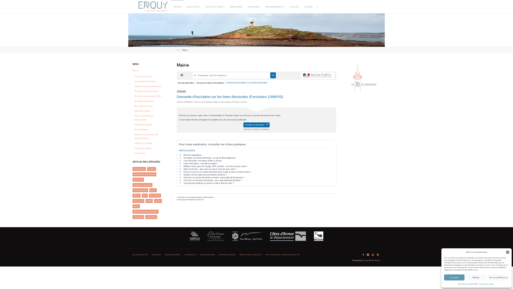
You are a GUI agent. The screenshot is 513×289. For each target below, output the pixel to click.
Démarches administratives (148, 86)
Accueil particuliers (186, 82)
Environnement (140, 190)
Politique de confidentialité (468, 284)
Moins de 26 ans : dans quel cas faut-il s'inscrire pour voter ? (210, 169)
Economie (138, 179)
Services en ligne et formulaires (211, 82)
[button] (507, 252)
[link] (317, 6)
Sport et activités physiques (145, 211)
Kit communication (144, 106)
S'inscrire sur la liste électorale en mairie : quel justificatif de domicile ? (214, 177)
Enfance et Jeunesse (142, 185)
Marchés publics (142, 111)
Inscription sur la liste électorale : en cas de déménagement (209, 158)
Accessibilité (140, 255)
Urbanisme (151, 217)
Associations (139, 169)
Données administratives (147, 91)
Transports (140, 153)
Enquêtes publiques (144, 101)
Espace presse (227, 255)
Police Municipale (143, 124)
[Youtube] (372, 255)
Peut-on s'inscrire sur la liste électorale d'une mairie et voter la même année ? (217, 172)
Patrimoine (138, 201)
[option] (363, 79)
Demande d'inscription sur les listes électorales (247, 82)
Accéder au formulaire (255, 125)
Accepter (454, 277)
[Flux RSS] (377, 255)
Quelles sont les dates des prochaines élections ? (205, 175)
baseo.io (200, 200)
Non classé (155, 195)
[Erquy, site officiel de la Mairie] (153, 6)
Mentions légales (250, 255)
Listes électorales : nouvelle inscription (200, 163)
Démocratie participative (144, 174)
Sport (136, 206)
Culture (151, 169)
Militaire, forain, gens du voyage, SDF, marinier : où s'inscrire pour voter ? (215, 166)
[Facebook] (363, 255)
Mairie (136, 70)
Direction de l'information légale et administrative (196, 197)
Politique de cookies (486, 284)
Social (158, 201)
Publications (207, 255)
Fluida (365, 260)
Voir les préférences (498, 277)
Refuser (476, 277)
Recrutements (141, 129)
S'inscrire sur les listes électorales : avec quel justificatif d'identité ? (213, 180)
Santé (149, 201)
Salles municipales (143, 143)
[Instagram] (367, 255)
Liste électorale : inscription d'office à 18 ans (203, 160)
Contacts (190, 255)
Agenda (156, 255)
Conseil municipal (143, 76)
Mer (144, 195)
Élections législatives (193, 155)
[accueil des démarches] (182, 74)
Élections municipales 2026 (148, 96)
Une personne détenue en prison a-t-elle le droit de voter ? (209, 183)
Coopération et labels (145, 81)
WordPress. (375, 260)
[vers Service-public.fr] (317, 75)
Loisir (153, 190)
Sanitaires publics (143, 148)
